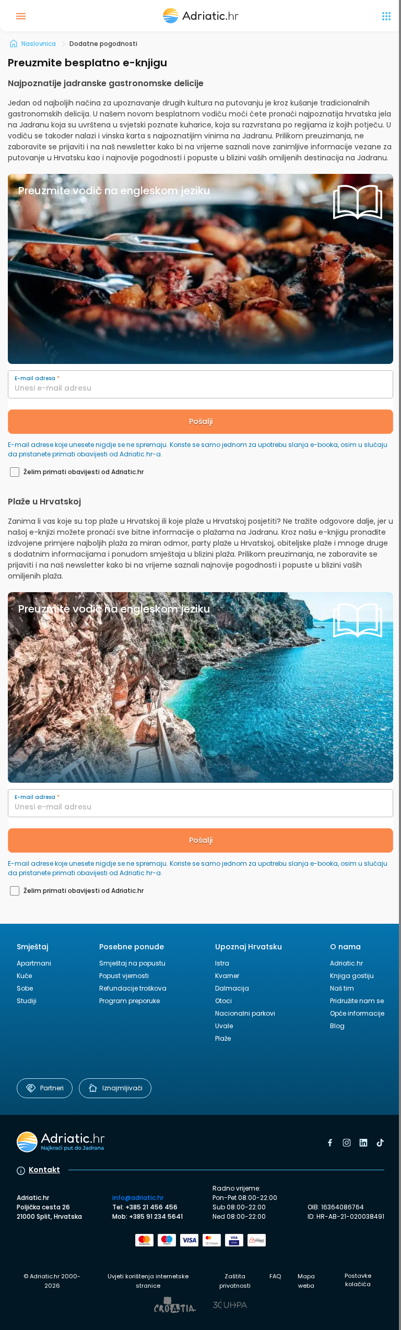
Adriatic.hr (346, 963)
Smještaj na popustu (132, 963)
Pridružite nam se (357, 1000)
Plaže (223, 1038)
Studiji (27, 1000)
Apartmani (34, 963)
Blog (337, 1025)
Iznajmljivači (122, 1088)
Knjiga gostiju (352, 975)
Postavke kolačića (358, 1280)
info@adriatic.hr (137, 1197)
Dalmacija (232, 988)
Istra (222, 963)
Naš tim (342, 988)
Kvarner (227, 975)
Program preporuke (129, 1000)
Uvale (224, 1025)
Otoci (223, 1000)
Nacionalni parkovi (245, 1013)
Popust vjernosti (124, 975)
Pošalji (201, 421)
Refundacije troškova (133, 988)
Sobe (25, 988)
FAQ (275, 1276)
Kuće (24, 975)
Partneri (52, 1088)
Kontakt (44, 1169)
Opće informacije (357, 1013)
